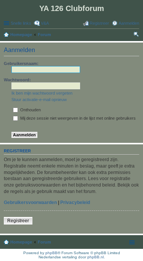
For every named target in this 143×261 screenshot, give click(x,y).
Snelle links (21, 23)
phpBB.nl (95, 257)
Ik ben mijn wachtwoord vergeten (41, 93)
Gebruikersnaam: (21, 63)
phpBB (51, 253)
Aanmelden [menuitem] (129, 23)
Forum (44, 242)
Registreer (18, 220)
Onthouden (30, 110)
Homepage (21, 242)
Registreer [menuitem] (99, 23)
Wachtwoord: (17, 80)
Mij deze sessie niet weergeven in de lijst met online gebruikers (77, 118)
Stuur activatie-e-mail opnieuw (39, 99)
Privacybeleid (75, 202)
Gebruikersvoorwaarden (30, 202)
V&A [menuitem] (45, 23)
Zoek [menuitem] (137, 35)
